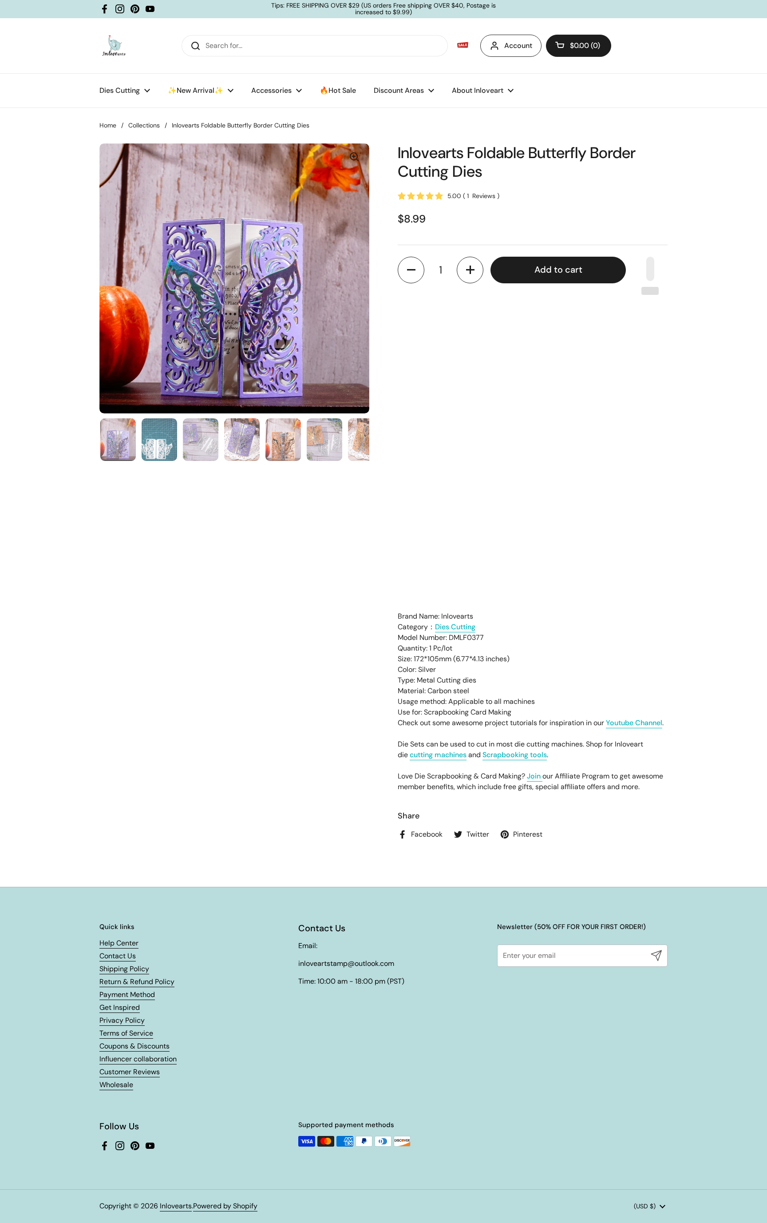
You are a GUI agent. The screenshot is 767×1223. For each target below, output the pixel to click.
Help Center (118, 943)
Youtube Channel (634, 722)
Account (518, 45)
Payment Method (127, 994)
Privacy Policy (122, 1020)
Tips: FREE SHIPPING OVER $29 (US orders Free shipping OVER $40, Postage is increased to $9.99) (383, 9)
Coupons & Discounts (134, 1046)
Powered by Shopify (225, 1206)
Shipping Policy (124, 968)
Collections (144, 125)
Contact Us (117, 956)
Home (107, 125)
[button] (578, 46)
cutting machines (438, 754)
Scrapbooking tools (514, 754)
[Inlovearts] (113, 46)
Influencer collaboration (138, 1059)
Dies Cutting (455, 626)
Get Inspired (119, 1007)
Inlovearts (176, 1206)
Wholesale (116, 1084)
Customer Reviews (129, 1071)
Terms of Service (126, 1033)
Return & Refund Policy (136, 981)
